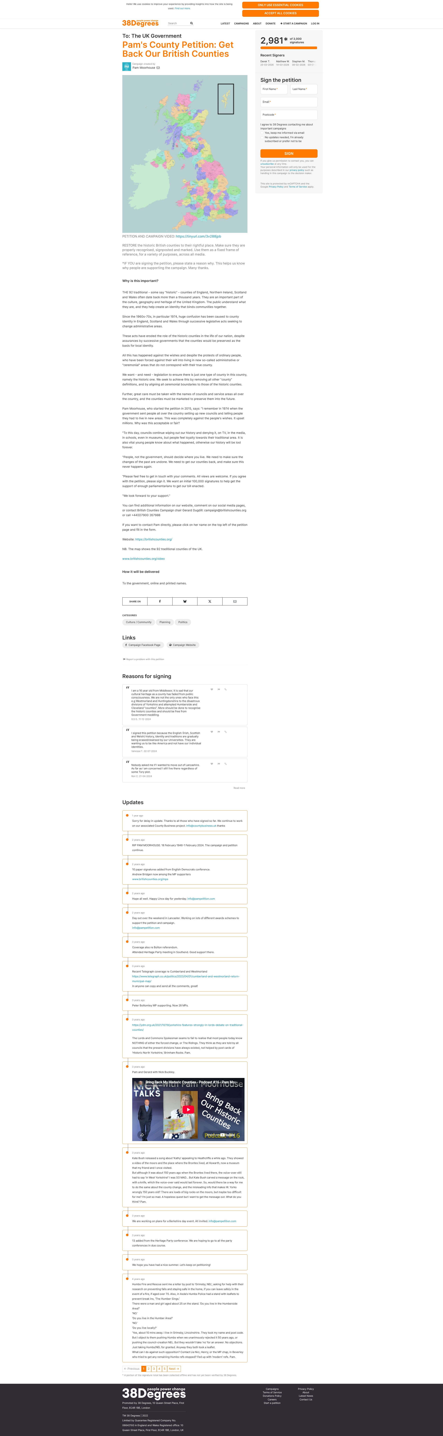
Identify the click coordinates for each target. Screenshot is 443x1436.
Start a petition (272, 1403)
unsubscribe (267, 163)
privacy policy (297, 170)
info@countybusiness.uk (201, 825)
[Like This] (212, 689)
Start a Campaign (295, 23)
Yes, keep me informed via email (284, 132)
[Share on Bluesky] (184, 601)
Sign (288, 153)
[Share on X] (209, 601)
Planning (165, 622)
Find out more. (183, 8)
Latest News (306, 1395)
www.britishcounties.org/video (143, 558)
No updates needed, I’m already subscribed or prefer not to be (284, 139)
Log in (315, 23)
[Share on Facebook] (159, 601)
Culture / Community (138, 622)
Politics (182, 622)
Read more (239, 787)
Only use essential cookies (280, 5)
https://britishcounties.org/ (153, 539)
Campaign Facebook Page (144, 645)
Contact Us (306, 1399)
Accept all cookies (280, 13)
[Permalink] (225, 689)
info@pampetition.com (201, 898)
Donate (271, 23)
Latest (225, 23)
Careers (272, 1399)
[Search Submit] (191, 23)
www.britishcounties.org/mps (150, 879)
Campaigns (241, 23)
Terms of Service (298, 186)
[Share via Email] (234, 601)
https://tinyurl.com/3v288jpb (198, 236)
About (257, 23)
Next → (174, 1368)
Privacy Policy (276, 186)
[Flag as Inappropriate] (218, 689)
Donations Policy (272, 1395)
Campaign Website (184, 645)
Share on (135, 601)
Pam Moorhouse (144, 67)
